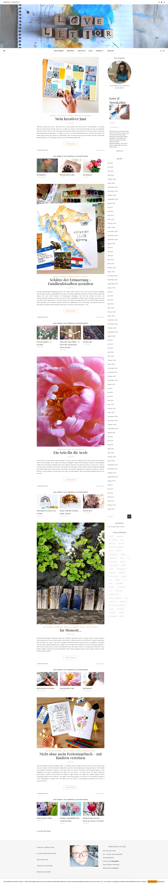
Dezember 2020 (113, 416)
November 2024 (113, 235)
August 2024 (111, 243)
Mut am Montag (78, 449)
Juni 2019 (110, 489)
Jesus (111, 590)
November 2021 (113, 372)
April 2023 (111, 304)
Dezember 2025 (113, 187)
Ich (125, 580)
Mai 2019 (110, 493)
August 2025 (111, 203)
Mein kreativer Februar (45, 688)
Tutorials (84, 276)
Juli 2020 (110, 436)
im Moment (119, 583)
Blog (91, 51)
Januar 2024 (111, 271)
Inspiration (121, 587)
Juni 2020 (110, 440)
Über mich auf (111, 861)
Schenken (120, 609)
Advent (111, 536)
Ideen (110, 583)
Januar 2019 (111, 509)
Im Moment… (42, 175)
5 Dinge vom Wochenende (45, 866)
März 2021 (111, 404)
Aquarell (53, 115)
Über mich (70, 51)
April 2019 (111, 497)
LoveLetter (113, 601)
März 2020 (111, 452)
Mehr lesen (161, 881)
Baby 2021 (112, 543)
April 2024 (111, 259)
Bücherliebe (58, 627)
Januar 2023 (111, 316)
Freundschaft (122, 569)
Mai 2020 (110, 444)
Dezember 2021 (113, 368)
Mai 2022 (110, 348)
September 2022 (113, 332)
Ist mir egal (87, 342)
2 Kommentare (100, 664)
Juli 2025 (110, 207)
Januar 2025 (111, 227)
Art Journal (62, 115)
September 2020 (113, 428)
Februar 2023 (112, 312)
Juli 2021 (110, 388)
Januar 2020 (111, 461)
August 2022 (111, 336)
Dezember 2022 (113, 320)
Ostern (111, 609)
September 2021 (113, 380)
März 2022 (111, 356)
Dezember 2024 (113, 231)
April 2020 (111, 448)
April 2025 (111, 215)
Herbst (118, 580)
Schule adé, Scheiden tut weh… (46, 847)
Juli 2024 (110, 247)
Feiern (124, 565)
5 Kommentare (100, 317)
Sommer (121, 612)
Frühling (112, 572)
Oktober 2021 (112, 376)
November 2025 (113, 191)
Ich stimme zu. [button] (152, 881)
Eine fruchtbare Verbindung (111, 864)
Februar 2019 (112, 505)
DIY (128, 558)
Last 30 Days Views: (114, 526)
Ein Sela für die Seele (70, 452)
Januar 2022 (111, 364)
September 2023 (113, 284)
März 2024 (111, 263)
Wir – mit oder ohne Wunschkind (112, 854)
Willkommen (59, 51)
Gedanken (61, 449)
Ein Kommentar (99, 486)
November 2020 (113, 420)
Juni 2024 (110, 251)
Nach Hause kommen (109, 851)
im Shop (111, 587)
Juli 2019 (110, 485)
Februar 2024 (112, 267)
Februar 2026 (112, 179)
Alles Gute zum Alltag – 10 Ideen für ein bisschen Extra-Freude (70, 344)
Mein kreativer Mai (67, 688)
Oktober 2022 (112, 328)
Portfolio (82, 51)
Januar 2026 (111, 183)
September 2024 (113, 239)
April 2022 (111, 352)
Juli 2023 (110, 292)
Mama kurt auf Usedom (44, 872)
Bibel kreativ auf (110, 868)
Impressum (7, 2)
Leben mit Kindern (67, 276)
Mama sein (123, 601)
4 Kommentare (100, 150)
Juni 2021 (110, 392)
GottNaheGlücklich (108, 857)
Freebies (99, 51)
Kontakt (110, 51)
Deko (122, 558)
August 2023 (111, 288)
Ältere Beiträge (44, 831)
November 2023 (113, 280)
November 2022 (113, 324)
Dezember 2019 (113, 465)
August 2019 (111, 481)
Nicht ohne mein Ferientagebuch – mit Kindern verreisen (70, 756)
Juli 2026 (110, 163)
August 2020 (111, 432)
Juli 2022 (110, 340)
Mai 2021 (110, 396)
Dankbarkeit (113, 558)
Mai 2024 (110, 255)
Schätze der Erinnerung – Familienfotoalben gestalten (70, 281)
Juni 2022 (110, 344)
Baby (122, 540)
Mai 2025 (110, 211)
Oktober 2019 (112, 473)
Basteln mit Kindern (53, 751)
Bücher (118, 550)
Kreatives (119, 590)
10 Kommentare (99, 793)
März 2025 (111, 219)
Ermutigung (113, 561)
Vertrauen (112, 616)
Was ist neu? (87, 511)
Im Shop (71, 115)
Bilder (111, 550)
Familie (56, 276)
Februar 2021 (112, 408)
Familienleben (113, 565)
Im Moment (74, 627)
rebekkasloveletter (42, 150)
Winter (121, 616)
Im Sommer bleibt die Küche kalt (46, 853)
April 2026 (111, 175)
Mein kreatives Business (117, 605)
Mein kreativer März (44, 818)
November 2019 (113, 469)
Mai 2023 (110, 300)
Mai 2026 (110, 171)
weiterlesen (70, 144)
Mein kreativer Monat (83, 115)
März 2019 (111, 501)
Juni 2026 (110, 167)
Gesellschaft (113, 576)
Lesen (126, 598)
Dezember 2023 (113, 276)
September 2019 (113, 477)
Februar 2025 (112, 223)
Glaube (68, 449)
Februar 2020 (112, 457)
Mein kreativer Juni (70, 118)
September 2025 (113, 199)
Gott (110, 580)
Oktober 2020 (112, 424)
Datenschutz (15, 2)
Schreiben (112, 612)
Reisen (77, 276)
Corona (122, 554)
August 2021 (111, 384)
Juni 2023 (110, 296)
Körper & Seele (92, 627)
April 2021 (111, 400)
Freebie (111, 569)
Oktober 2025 (112, 195)
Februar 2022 (112, 360)
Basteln (121, 543)
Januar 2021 (111, 412)
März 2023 (111, 308)
